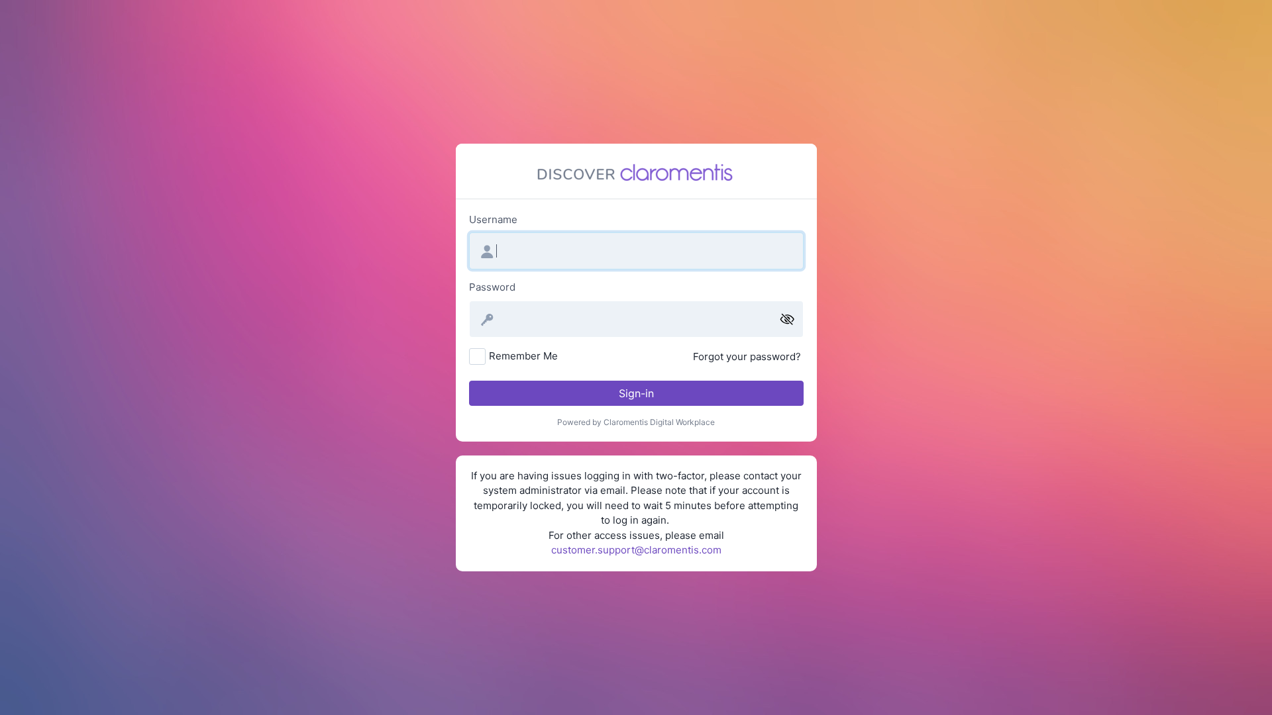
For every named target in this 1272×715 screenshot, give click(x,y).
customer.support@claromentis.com (636, 550)
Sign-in (636, 393)
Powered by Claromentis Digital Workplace (636, 422)
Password (492, 287)
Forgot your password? (747, 356)
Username (493, 219)
